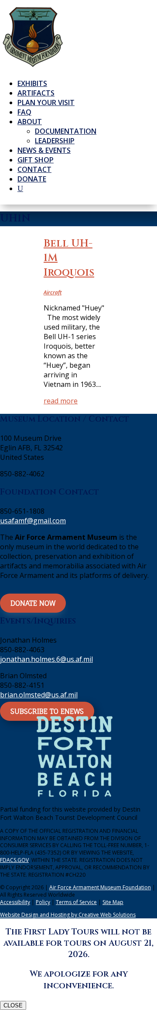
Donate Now (32, 603)
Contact (34, 169)
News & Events (44, 150)
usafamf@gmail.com (33, 520)
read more (61, 401)
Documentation (65, 131)
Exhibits (32, 83)
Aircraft (52, 292)
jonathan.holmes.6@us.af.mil (46, 659)
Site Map (112, 902)
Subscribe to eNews (47, 711)
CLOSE (13, 1005)
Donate (31, 179)
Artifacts (36, 93)
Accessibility (15, 902)
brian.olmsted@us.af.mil (39, 695)
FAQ (24, 112)
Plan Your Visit (46, 102)
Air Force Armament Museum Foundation (100, 887)
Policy (43, 902)
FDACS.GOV (14, 860)
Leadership (55, 140)
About (29, 121)
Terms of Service (76, 902)
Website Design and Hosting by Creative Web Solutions (68, 914)
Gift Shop (35, 160)
